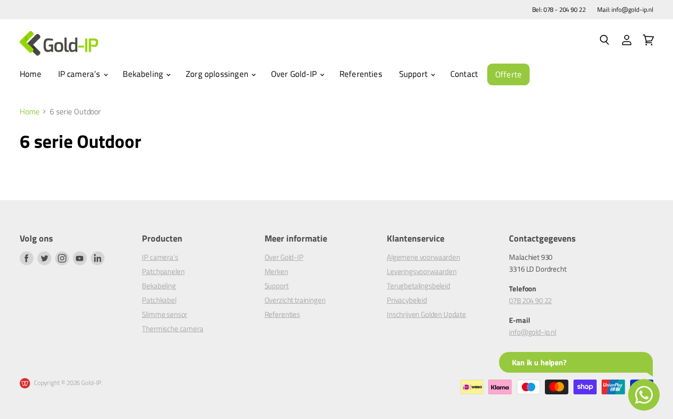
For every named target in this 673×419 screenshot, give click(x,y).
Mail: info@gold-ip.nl (625, 9)
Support (414, 74)
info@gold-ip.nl (532, 332)
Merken (276, 271)
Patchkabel (159, 300)
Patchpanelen (163, 271)
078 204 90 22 (530, 300)
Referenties (360, 74)
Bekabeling (144, 74)
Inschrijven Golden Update (426, 314)
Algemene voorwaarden (423, 257)
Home (30, 74)
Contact (464, 74)
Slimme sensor (164, 314)
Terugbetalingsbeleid (418, 285)
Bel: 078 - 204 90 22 (559, 9)
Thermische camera (172, 328)
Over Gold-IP (295, 74)
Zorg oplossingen (218, 74)
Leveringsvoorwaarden (422, 271)
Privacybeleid (407, 300)
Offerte (508, 74)
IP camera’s (80, 74)
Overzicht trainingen (295, 300)
